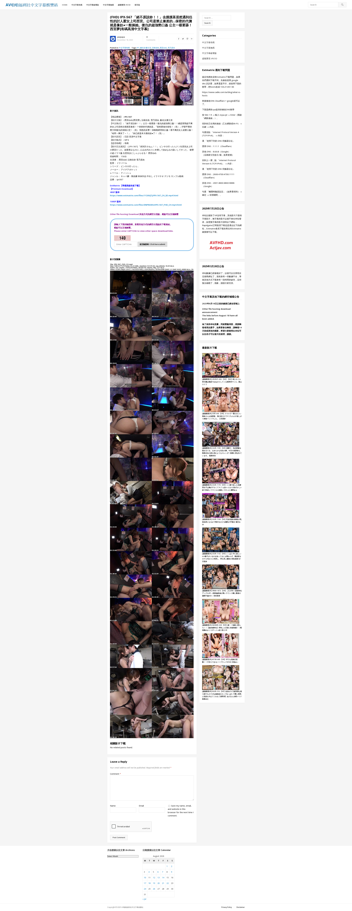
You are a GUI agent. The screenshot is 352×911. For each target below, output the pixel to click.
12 (154, 877)
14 (163, 877)
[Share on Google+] (192, 39)
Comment (115, 773)
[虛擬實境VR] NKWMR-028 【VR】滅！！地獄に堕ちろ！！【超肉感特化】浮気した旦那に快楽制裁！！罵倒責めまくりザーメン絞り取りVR (222, 627)
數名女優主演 (145, 47)
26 (154, 888)
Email (141, 805)
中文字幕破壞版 (92, 5)
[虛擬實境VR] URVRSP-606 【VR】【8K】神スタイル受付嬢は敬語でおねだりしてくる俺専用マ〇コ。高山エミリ (222, 381)
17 (145, 883)
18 (149, 883)
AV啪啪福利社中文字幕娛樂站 (132, 907)
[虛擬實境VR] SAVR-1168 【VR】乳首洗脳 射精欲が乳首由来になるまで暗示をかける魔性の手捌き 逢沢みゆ (222, 522)
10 (145, 877)
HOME (64, 5)
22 (168, 883)
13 (158, 877)
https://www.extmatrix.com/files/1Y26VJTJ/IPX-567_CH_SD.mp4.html (144, 195)
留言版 (137, 5)
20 (158, 883)
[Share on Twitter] (183, 39)
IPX (138, 47)
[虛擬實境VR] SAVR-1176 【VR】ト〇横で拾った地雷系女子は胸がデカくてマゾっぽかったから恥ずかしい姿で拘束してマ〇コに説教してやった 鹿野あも (222, 487)
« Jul (144, 899)
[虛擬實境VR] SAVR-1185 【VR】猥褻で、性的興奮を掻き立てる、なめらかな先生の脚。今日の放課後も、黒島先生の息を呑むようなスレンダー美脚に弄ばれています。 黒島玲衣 (222, 452)
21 (163, 883)
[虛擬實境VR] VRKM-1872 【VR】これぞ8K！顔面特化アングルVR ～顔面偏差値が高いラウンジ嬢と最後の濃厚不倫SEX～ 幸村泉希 (222, 593)
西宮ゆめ (163, 47)
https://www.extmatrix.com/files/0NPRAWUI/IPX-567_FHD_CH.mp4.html (146, 204)
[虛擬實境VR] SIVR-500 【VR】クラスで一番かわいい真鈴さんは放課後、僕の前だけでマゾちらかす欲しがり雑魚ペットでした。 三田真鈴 (222, 416)
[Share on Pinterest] (187, 39)
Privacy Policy (226, 907)
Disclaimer (241, 907)
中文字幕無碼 (108, 5)
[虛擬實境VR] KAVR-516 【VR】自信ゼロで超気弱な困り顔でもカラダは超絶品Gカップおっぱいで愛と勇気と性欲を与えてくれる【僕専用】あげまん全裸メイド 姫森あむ (222, 695)
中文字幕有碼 (77, 5)
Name (113, 805)
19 (154, 883)
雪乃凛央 (171, 47)
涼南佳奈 (155, 47)
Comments (150, 38)
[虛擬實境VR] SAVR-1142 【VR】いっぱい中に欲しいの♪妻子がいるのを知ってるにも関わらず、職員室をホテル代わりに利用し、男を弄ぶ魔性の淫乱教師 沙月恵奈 (221, 557)
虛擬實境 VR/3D (124, 5)
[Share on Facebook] (179, 39)
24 (145, 888)
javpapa (121, 37)
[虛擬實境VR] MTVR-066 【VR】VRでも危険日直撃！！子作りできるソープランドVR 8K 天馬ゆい (220, 660)
